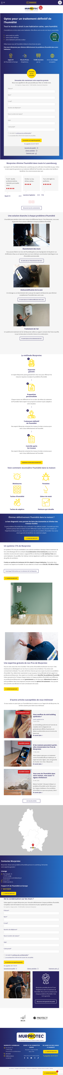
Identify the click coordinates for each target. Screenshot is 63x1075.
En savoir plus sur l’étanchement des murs (31, 260)
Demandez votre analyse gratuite (31, 462)
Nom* (9, 95)
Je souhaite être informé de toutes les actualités (22, 136)
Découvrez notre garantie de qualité (46, 1001)
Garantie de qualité (30, 148)
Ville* (9, 120)
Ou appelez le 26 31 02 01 (31, 144)
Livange (4, 871)
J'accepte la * (21, 133)
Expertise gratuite (32, 538)
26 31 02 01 (6, 880)
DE (4, 2)
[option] (17, 984)
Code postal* (11, 127)
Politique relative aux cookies (43, 1068)
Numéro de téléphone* (14, 108)
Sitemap (51, 1068)
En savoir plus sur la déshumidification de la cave (31, 299)
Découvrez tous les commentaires (31, 208)
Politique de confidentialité (32, 1068)
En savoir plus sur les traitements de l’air (31, 338)
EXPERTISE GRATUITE (9, 893)
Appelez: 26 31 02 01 (51, 1056)
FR (2, 2)
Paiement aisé (30, 153)
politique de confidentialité (23, 133)
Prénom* (10, 88)
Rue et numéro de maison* (15, 114)
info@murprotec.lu (8, 882)
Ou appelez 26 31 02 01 (10, 966)
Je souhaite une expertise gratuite (31, 140)
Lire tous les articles (31, 801)
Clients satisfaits (30, 150)
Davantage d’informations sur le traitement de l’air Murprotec (21, 571)
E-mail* (10, 101)
